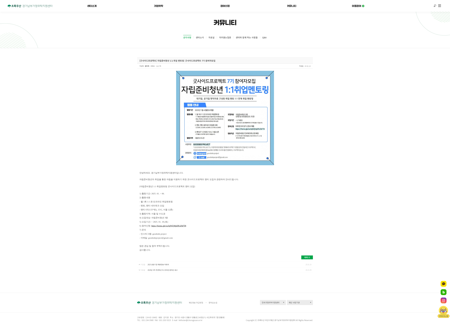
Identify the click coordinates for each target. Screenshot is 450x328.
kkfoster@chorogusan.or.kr (190, 320)
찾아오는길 (213, 302)
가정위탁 (158, 6)
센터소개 (91, 6)
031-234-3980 (147, 320)
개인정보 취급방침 (196, 302)
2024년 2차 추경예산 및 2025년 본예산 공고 (163, 270)
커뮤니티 (291, 6)
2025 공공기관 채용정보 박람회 (158, 264)
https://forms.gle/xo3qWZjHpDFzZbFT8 (168, 226)
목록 (306, 257)
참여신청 (225, 6)
